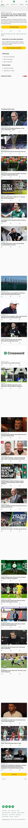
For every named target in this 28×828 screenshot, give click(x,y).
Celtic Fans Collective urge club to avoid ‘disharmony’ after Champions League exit (11, 385)
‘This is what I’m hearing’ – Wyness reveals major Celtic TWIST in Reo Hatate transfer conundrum (13, 458)
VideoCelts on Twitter (9, 70)
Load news (14, 774)
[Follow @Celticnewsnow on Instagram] (12, 806)
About (9, 810)
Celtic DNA (3, 291)
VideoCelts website (8, 68)
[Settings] (26, 1)
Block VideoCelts (8, 61)
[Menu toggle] (1, 1)
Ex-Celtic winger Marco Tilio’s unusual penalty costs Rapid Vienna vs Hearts (12, 244)
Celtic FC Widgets (20, 812)
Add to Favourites (8, 59)
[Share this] (1, 31)
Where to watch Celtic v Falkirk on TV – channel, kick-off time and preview (13, 197)
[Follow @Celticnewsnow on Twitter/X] (6, 806)
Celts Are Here (4, 150)
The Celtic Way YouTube (6, 479)
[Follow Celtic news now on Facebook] (9, 806)
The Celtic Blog (4, 504)
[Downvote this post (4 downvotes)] (10, 770)
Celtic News (4, 810)
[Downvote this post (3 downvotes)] (10, 580)
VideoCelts (3, 12)
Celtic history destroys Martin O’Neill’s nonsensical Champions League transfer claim (13, 174)
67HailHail (3, 242)
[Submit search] (25, 779)
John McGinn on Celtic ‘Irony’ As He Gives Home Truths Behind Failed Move (13, 720)
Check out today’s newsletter (14, 48)
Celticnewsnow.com (6, 819)
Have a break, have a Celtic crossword (10, 363)
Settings (11, 816)
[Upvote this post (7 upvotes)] (1, 580)
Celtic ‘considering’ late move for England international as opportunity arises (11, 340)
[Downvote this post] (19, 31)
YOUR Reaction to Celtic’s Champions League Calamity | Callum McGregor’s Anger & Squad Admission (12, 482)
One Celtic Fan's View (5, 527)
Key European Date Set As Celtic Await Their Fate (13, 151)
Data (18, 810)
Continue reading (14, 27)
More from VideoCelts (9, 56)
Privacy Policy (12, 814)
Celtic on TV (14, 4)
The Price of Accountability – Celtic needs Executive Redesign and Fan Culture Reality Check (14, 317)
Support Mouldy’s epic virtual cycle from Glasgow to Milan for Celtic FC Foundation (13, 578)
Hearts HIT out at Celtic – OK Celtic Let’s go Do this (13, 529)
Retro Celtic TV (5, 814)
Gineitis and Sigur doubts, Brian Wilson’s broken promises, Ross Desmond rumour (13, 601)
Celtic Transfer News (6, 812)
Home (2, 4)
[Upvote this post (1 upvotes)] (1, 153)
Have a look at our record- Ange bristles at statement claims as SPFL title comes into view (13, 15)
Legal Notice (18, 814)
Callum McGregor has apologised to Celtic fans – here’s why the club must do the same (13, 293)
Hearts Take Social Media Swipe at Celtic (11, 743)
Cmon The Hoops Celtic (5, 218)
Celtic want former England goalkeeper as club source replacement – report (12, 129)
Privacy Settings (5, 816)
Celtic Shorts (3, 314)
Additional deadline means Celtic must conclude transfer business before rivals (13, 624)
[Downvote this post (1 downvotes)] (10, 200)
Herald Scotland (4, 338)
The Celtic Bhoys (4, 126)
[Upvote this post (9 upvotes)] (1, 365)
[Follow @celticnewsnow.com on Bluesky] (3, 806)
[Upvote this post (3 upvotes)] (1, 745)
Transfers (21, 4)
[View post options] (26, 126)
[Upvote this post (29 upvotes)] (1, 770)
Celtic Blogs (13, 812)
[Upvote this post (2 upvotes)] (1, 200)
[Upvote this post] (10, 31)
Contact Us (16, 816)
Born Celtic (3, 172)
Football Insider (4, 456)
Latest (7, 4)
